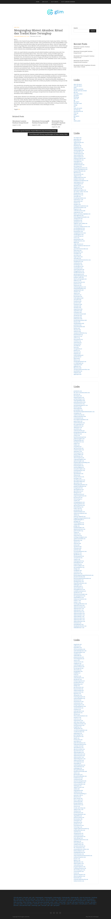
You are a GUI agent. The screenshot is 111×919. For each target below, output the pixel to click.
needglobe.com (78, 570)
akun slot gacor (78, 84)
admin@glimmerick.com (21, 36)
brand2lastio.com (78, 231)
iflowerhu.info (77, 368)
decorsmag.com (78, 166)
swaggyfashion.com (79, 271)
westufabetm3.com (79, 624)
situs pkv (25, 897)
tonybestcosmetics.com (80, 857)
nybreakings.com (78, 838)
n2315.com (76, 237)
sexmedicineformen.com (80, 583)
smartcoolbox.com (78, 588)
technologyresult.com (79, 696)
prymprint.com (78, 553)
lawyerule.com (77, 285)
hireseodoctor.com (78, 736)
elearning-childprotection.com (82, 226)
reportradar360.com (79, 269)
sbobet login (92, 903)
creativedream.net (78, 236)
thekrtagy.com (77, 841)
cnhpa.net (76, 532)
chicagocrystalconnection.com (82, 369)
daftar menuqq (91, 900)
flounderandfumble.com (80, 776)
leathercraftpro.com (79, 565)
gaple (75, 87)
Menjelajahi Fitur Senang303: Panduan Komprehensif (58, 122)
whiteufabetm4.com (79, 766)
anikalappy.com (78, 768)
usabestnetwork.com (79, 430)
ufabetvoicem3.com (79, 760)
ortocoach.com (77, 572)
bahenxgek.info (78, 408)
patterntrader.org (78, 530)
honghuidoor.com (78, 193)
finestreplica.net (78, 774)
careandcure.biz (78, 557)
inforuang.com (77, 250)
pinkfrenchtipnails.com (80, 486)
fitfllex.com (77, 247)
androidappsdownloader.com (81, 217)
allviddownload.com (79, 164)
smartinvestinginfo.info (80, 781)
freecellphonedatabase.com (81, 419)
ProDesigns (96, 916)
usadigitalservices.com (80, 233)
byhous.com (77, 360)
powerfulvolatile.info (79, 326)
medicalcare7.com (78, 199)
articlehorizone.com (79, 725)
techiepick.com (78, 820)
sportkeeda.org (78, 554)
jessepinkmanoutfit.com (80, 432)
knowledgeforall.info (79, 229)
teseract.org (77, 806)
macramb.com (77, 255)
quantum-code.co (78, 795)
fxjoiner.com (77, 860)
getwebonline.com (78, 239)
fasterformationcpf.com (80, 437)
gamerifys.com (77, 139)
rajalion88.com (77, 655)
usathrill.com (77, 831)
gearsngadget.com (78, 735)
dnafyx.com (77, 685)
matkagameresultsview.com (81, 206)
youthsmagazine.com (79, 470)
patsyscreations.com (79, 666)
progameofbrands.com (79, 171)
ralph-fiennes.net (78, 244)
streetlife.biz (77, 345)
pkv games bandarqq (43, 902)
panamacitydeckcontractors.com (82, 260)
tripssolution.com (78, 720)
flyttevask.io (77, 358)
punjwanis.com (78, 391)
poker (75, 114)
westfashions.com (78, 261)
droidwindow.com (78, 812)
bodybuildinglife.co (79, 519)
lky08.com (76, 242)
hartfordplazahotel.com (80, 361)
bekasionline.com (78, 148)
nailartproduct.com (79, 711)
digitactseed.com (78, 712)
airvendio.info (77, 299)
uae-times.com (77, 137)
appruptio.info (77, 374)
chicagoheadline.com (79, 652)
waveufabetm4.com (79, 761)
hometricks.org (78, 564)
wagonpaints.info (78, 790)
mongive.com (77, 204)
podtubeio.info (77, 325)
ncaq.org (76, 674)
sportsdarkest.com (78, 473)
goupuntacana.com (79, 657)
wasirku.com (77, 291)
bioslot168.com (77, 877)
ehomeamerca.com (79, 701)
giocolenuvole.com (79, 687)
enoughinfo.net (78, 348)
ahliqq (75, 105)
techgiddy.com (77, 413)
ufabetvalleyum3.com (79, 621)
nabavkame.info (78, 364)
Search (76, 28)
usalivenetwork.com (79, 414)
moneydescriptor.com (79, 468)
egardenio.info (77, 546)
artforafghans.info (78, 298)
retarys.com (77, 435)
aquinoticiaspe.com (79, 461)
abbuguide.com (78, 695)
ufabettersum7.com (79, 608)
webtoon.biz (77, 475)
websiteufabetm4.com (79, 765)
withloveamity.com (79, 690)
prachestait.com (78, 296)
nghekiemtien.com (79, 290)
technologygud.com (79, 522)
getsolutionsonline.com (80, 207)
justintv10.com (77, 283)
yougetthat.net (77, 446)
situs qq (35, 902)
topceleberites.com (79, 750)
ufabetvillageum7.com (79, 758)
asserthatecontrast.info (80, 314)
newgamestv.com (78, 487)
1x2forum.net (77, 646)
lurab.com (76, 873)
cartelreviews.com (78, 708)
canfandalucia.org (78, 835)
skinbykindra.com (78, 862)
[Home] (51, 913)
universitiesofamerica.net (80, 169)
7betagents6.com (78, 728)
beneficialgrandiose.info (80, 320)
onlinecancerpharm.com (80, 513)
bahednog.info (77, 407)
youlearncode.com (78, 692)
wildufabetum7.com (79, 627)
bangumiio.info (78, 317)
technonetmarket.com (79, 784)
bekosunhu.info (78, 318)
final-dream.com (78, 798)
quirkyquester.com (79, 581)
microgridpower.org (79, 567)
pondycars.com (78, 823)
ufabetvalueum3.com (79, 755)
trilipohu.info (77, 372)
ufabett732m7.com (78, 809)
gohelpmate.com (78, 221)
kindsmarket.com (78, 252)
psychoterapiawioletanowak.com (82, 578)
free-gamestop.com (79, 424)
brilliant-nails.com (79, 277)
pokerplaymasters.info (80, 402)
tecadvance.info (78, 304)
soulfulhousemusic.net (80, 591)
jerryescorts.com (78, 497)
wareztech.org (77, 429)
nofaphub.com (77, 663)
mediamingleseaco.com (80, 287)
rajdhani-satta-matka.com (80, 223)
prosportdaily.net (78, 803)
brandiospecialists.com (80, 198)
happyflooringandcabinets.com (82, 518)
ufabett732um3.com (79, 787)
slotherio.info (77, 331)
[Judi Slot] (54, 913)
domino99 (36, 903)
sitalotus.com (77, 534)
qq (74, 100)
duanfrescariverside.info (80, 771)
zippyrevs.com (77, 175)
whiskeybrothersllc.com (80, 626)
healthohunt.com (78, 777)
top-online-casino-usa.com (81, 191)
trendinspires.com (78, 266)
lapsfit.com (76, 738)
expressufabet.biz (78, 155)
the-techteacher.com (79, 847)
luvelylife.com (77, 253)
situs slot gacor (41, 899)
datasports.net (77, 492)
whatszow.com (77, 700)
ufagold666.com (78, 815)
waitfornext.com (78, 792)
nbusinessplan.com (79, 150)
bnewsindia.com (78, 819)
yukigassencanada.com (80, 723)
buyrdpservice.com (79, 441)
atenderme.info (78, 315)
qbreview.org (77, 172)
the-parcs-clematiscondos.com (82, 392)
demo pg (76, 113)
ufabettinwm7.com (79, 610)
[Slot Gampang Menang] (60, 913)
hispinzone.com (78, 188)
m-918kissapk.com (78, 363)
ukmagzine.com (78, 427)
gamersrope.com (78, 421)
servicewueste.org (78, 174)
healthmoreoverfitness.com (81, 180)
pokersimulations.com (79, 742)
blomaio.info (77, 321)
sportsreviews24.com (79, 505)
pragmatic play (78, 899)
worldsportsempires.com (80, 537)
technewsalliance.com (79, 782)
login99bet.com (78, 647)
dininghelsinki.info (79, 769)
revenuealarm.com (79, 871)
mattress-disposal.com (79, 516)
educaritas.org (77, 669)
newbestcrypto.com (79, 449)
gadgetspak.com (78, 733)
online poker (77, 121)
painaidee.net (77, 472)
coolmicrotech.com (79, 844)
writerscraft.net (78, 225)
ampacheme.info (78, 309)
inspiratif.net (77, 140)
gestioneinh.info (78, 801)
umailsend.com (78, 434)
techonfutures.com (79, 825)
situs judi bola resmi (25, 905)
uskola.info (77, 788)
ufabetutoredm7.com (79, 619)
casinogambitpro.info (79, 400)
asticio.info (77, 545)
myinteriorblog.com (79, 817)
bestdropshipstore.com (80, 706)
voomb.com (77, 500)
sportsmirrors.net (78, 491)
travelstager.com (78, 264)
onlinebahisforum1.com (80, 650)
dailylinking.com (78, 684)
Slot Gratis (54, 1)
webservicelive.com (79, 881)
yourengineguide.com (79, 836)
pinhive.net (77, 350)
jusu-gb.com (77, 394)
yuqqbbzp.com (77, 727)
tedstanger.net (77, 785)
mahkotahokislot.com (79, 511)
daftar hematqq (27, 902)
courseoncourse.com (79, 403)
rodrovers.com (77, 719)
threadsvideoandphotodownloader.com (84, 411)
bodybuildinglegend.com (80, 275)
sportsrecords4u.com (79, 749)
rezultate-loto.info (78, 746)
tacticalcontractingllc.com (80, 594)
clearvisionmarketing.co (80, 793)
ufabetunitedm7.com (79, 615)
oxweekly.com (77, 258)
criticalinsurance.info (79, 210)
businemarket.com (79, 465)
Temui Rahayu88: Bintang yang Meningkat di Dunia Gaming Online (48, 134)
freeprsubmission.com (80, 814)
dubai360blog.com (78, 507)
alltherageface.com (79, 863)
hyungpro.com (77, 478)
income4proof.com (78, 668)
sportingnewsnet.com (79, 480)
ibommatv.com (77, 145)
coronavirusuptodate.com (80, 730)
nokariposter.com (78, 212)
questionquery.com (79, 274)
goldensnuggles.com (79, 438)
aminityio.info (77, 306)
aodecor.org (77, 337)
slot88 (59, 899)
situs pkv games (78, 86)
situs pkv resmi (78, 103)
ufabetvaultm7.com (79, 757)
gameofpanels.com (78, 215)
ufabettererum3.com (79, 605)
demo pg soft (20, 899)
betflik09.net (77, 673)
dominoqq (34, 905)
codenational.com (78, 865)
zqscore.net (77, 541)
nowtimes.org (77, 341)
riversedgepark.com (79, 658)
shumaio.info (77, 329)
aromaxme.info (78, 312)
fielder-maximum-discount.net (82, 245)
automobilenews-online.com (81, 849)
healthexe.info (77, 301)
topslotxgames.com (79, 182)
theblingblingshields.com (80, 484)
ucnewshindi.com (78, 418)
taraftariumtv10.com (79, 272)
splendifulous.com (79, 747)
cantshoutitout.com (79, 153)
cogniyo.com (77, 559)
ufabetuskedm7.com (79, 616)
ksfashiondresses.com (79, 529)
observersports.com (79, 457)
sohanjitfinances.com (79, 589)
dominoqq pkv (39, 897)
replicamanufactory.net (80, 744)
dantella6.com (77, 185)
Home (37, 1)
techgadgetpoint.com (79, 502)
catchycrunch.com (78, 661)
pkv (75, 117)
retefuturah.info (78, 779)
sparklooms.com (78, 592)
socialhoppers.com (79, 234)
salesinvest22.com (78, 804)
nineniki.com (77, 196)
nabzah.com (77, 202)
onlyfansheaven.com (79, 240)
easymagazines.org (79, 561)
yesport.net (77, 443)
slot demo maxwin (78, 89)
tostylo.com (77, 445)
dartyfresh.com (78, 679)
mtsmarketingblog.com (80, 288)
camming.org (77, 654)
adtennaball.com (78, 201)
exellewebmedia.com (79, 422)
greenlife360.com (78, 152)
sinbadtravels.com (78, 426)
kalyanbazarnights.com (80, 190)
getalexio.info (77, 549)
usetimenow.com (78, 218)
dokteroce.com (77, 280)
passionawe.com (78, 573)
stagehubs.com (78, 644)
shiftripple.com (78, 584)
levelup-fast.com (78, 739)
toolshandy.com (78, 263)
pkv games (76, 101)
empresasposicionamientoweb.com (83, 855)
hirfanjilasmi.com (78, 562)
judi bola (16, 905)
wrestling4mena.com (79, 228)
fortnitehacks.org (78, 334)
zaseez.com (77, 660)
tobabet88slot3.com (79, 597)
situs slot (76, 98)
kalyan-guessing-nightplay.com (82, 213)
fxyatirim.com (77, 693)
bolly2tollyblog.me (78, 355)
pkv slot (76, 92)
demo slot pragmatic (89, 899)
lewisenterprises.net (79, 681)
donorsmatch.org (78, 339)
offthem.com (77, 144)
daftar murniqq (18, 902)
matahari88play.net (79, 467)
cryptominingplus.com (80, 459)
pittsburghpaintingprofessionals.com (83, 575)
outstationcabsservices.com (81, 839)
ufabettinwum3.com (79, 611)
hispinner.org (77, 209)
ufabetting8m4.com (79, 752)
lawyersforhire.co (78, 464)
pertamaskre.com (78, 410)
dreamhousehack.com (79, 846)
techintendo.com (78, 703)
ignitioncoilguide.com (79, 874)
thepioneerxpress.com (79, 158)
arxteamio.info (77, 548)
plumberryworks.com (79, 576)
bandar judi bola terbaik (80, 90)
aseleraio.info (77, 543)
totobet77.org (77, 602)
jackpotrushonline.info (80, 416)
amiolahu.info (77, 307)
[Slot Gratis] (57, 913)
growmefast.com (78, 510)
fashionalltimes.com (79, 850)
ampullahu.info (78, 310)
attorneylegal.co (78, 499)
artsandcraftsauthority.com (81, 879)
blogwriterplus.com (79, 397)
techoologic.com (78, 827)
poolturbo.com (77, 294)
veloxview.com (77, 622)
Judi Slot (45, 1)
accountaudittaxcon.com (80, 551)
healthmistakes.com (79, 527)
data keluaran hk (78, 111)
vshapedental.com (78, 833)
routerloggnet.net (78, 183)
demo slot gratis (78, 108)
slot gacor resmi (30, 900)
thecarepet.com (78, 395)
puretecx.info (77, 302)
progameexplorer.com (79, 866)
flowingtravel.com (78, 194)
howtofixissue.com (79, 160)
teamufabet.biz (78, 161)
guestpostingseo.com (79, 399)
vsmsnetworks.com (79, 142)
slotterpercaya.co (78, 586)
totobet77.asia (77, 600)
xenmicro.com (77, 676)
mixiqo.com (77, 568)
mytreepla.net (77, 741)
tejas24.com (77, 293)
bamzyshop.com (78, 822)
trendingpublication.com (80, 603)
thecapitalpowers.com (79, 595)
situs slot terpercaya (85, 897)
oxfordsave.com (78, 451)
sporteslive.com (78, 483)
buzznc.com (77, 858)
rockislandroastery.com (80, 868)
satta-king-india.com (79, 722)
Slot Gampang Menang (68, 1)
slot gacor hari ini (40, 900)
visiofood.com (77, 811)
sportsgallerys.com (79, 489)
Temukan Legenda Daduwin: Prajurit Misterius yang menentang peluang (35, 130)
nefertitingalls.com (79, 665)
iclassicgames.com (78, 453)
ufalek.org (76, 514)
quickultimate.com (79, 580)
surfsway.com (77, 709)
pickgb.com (77, 526)
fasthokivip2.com (78, 456)
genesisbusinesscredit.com (81, 248)
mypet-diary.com (78, 256)
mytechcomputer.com (79, 876)
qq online (76, 95)
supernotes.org (78, 535)
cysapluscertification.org (80, 333)
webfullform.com (78, 163)
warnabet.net (77, 352)
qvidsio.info (77, 328)
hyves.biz (76, 347)
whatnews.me (77, 796)
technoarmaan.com (79, 854)
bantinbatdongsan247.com (81, 405)
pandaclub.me (77, 356)
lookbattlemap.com (79, 440)
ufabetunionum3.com (79, 754)
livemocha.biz (77, 344)
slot (19, 109)
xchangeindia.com (78, 842)
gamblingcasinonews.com (80, 167)
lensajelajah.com (78, 671)
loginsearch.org (78, 336)
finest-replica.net (78, 800)
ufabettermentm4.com (79, 607)
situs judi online (78, 94)
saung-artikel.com (78, 454)
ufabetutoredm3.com (79, 618)
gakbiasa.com (77, 366)
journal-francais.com (79, 282)
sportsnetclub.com (78, 448)
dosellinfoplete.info (79, 323)
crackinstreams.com (79, 731)
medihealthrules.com (79, 830)
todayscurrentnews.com (80, 599)
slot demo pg (77, 109)
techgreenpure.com (79, 704)
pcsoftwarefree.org (79, 682)
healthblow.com (78, 220)
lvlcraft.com (77, 714)
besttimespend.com (79, 556)
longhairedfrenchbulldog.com (82, 462)
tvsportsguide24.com (79, 503)
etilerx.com (77, 773)
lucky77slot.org (78, 508)
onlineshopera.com (79, 677)
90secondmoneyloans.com (80, 715)
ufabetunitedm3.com (79, 613)
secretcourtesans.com (79, 649)
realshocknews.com (79, 524)
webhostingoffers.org (79, 698)
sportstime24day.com (79, 481)
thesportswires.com (79, 476)
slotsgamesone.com (79, 187)
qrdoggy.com (77, 521)
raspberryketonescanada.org (81, 828)
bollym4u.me (77, 353)
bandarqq (76, 97)
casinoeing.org (77, 342)
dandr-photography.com (80, 279)
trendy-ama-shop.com (79, 808)
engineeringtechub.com (80, 495)
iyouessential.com (78, 688)
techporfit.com (77, 147)
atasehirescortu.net (79, 494)
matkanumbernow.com (80, 177)
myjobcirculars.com (79, 179)
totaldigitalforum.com (79, 852)
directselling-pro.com (79, 869)
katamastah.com (78, 540)
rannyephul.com (78, 267)
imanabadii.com (78, 371)
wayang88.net (77, 763)
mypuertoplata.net (79, 156)
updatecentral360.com (79, 538)
